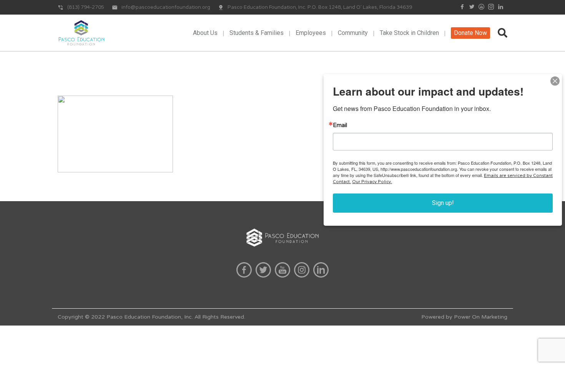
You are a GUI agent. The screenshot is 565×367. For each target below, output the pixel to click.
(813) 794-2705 (85, 7)
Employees (311, 32)
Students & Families (256, 32)
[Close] (555, 81)
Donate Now (470, 32)
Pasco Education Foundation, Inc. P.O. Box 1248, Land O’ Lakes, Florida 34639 (320, 7)
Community (353, 32)
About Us (205, 32)
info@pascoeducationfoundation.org (165, 7)
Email (340, 125)
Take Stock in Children (409, 32)
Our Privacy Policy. (372, 181)
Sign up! (443, 203)
